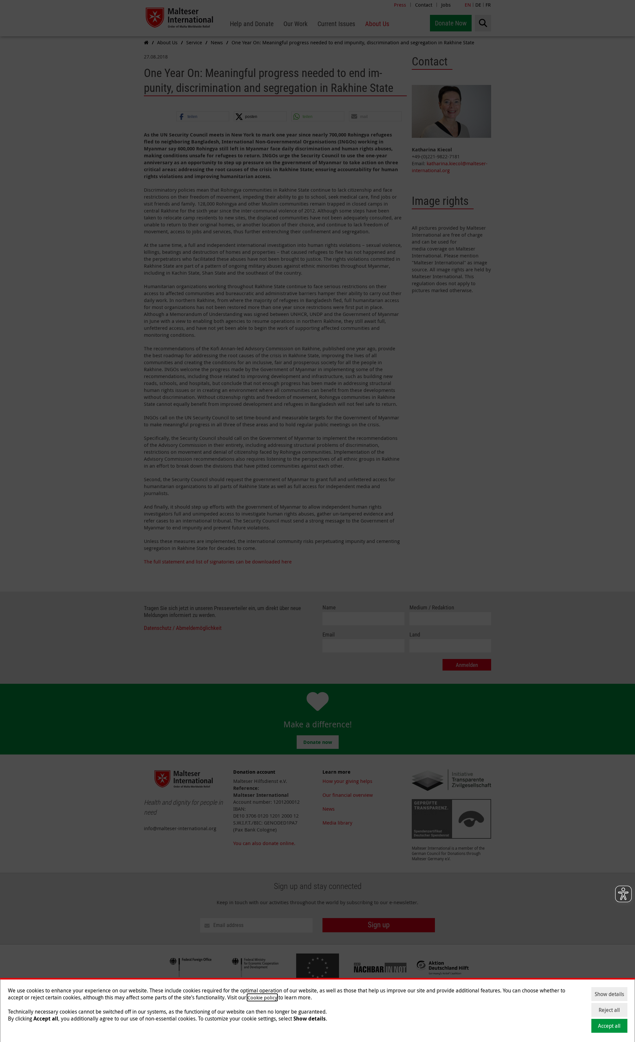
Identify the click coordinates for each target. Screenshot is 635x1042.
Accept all (609, 1025)
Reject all (609, 1010)
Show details (609, 994)
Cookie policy (262, 997)
